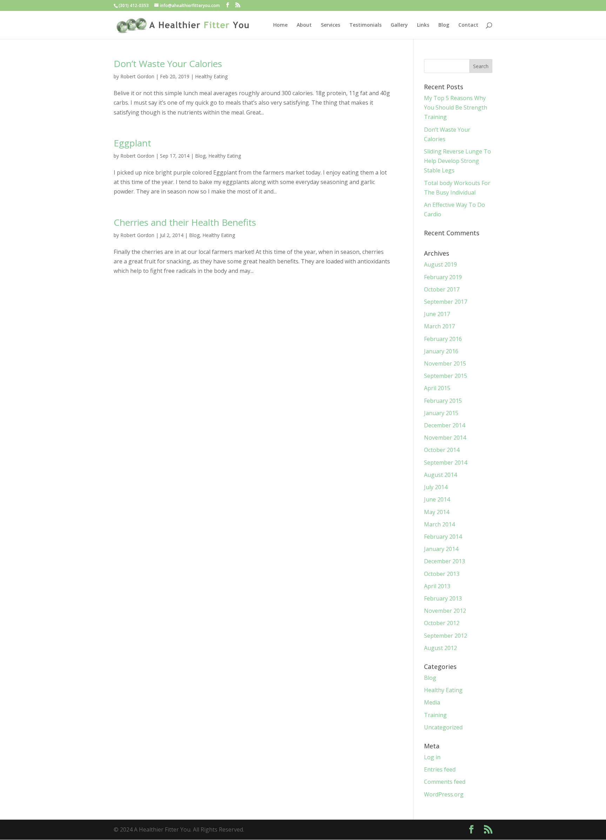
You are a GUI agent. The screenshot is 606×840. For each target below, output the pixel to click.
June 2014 (437, 499)
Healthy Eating (211, 76)
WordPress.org (444, 794)
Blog (443, 25)
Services (330, 25)
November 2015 (445, 363)
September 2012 (445, 635)
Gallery (399, 25)
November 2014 (445, 437)
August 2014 (440, 475)
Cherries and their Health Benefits (185, 222)
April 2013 (437, 586)
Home (280, 25)
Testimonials (365, 25)
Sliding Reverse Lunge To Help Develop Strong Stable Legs (457, 160)
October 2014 (441, 450)
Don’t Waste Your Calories (168, 63)
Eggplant (132, 143)
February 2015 (443, 401)
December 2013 (444, 561)
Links (423, 25)
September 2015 (445, 376)
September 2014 (445, 462)
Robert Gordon (137, 76)
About (304, 25)
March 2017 (439, 326)
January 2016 (441, 351)
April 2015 (437, 388)
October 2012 (441, 623)
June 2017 (437, 314)
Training (435, 715)
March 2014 (439, 524)
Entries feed (440, 769)
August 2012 (440, 648)
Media (432, 702)
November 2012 (445, 611)
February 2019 (443, 277)
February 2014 (443, 536)
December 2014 (444, 425)
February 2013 (443, 598)
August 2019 (440, 264)
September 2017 (445, 302)
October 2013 (441, 574)
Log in (432, 757)
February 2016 (443, 339)
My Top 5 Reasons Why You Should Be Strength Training (455, 107)
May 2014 (436, 512)
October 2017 (441, 289)
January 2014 (441, 549)
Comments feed (444, 782)
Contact (468, 25)
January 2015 (441, 413)
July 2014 (435, 487)
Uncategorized (443, 727)
